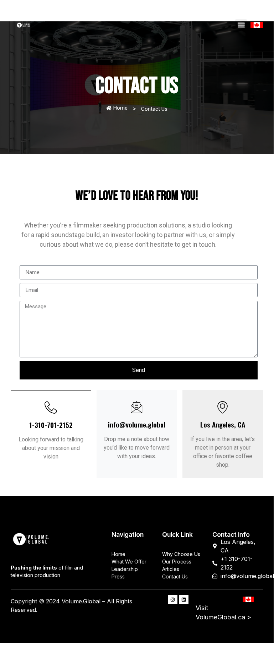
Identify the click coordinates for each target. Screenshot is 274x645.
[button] (241, 25)
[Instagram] (172, 599)
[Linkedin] (183, 599)
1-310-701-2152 (51, 425)
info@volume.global (136, 424)
